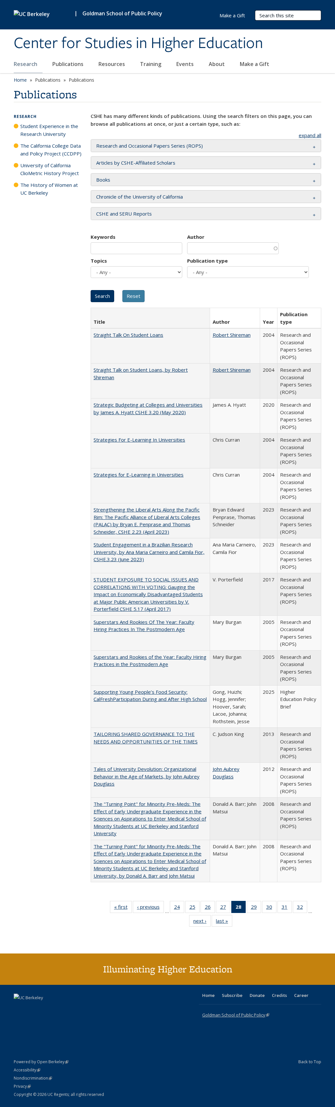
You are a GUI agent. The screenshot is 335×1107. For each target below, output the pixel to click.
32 (302, 908)
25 (194, 908)
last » (224, 922)
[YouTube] (45, 1008)
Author (195, 237)
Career (301, 995)
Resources (112, 64)
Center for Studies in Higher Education (138, 43)
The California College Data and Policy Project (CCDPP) (50, 149)
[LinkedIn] (32, 1008)
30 (271, 908)
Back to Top (309, 1062)
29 (256, 908)
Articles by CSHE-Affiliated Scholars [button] (135, 162)
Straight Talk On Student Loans (128, 335)
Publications (68, 64)
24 (179, 908)
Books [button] (103, 179)
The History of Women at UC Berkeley (49, 189)
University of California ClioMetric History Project (49, 169)
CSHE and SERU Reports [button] (124, 213)
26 (210, 908)
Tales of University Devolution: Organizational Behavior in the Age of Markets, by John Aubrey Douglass (147, 776)
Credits (279, 995)
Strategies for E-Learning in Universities (139, 474)
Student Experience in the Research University (49, 130)
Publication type (207, 260)
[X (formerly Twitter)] (19, 1008)
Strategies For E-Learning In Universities (139, 439)
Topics (99, 260)
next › (202, 922)
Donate (257, 995)
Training (151, 64)
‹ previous (150, 908)
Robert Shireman (232, 335)
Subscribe (232, 995)
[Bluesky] (70, 1008)
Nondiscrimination (33, 1078)
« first (123, 908)
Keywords (103, 237)
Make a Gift (254, 64)
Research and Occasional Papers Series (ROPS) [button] (149, 145)
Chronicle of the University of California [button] (139, 196)
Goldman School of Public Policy (122, 13)
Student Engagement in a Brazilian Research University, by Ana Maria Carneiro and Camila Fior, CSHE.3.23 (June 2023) (149, 551)
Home (20, 80)
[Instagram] (58, 1008)
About (217, 64)
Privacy (22, 1086)
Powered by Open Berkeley (41, 1062)
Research (26, 64)
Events (185, 64)
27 (225, 908)
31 (287, 908)
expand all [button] (310, 135)
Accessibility (27, 1070)
